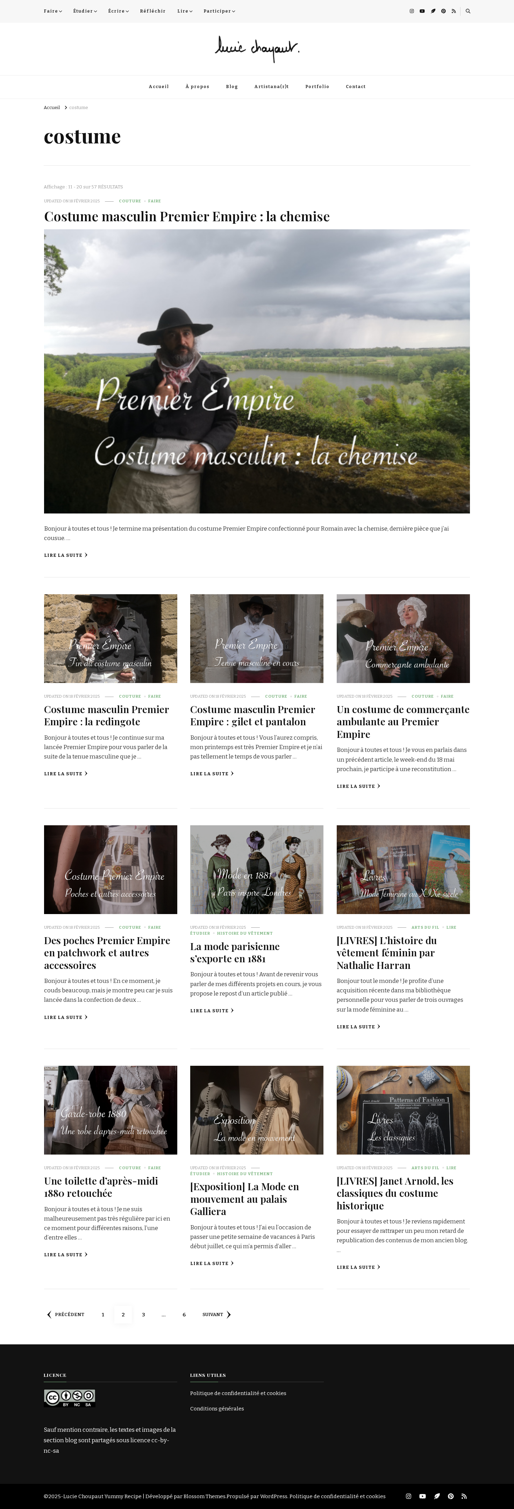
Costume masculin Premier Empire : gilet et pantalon (252, 715)
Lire (182, 11)
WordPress (273, 1496)
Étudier (83, 11)
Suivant (212, 1314)
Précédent (69, 1314)
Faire (51, 11)
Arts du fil (426, 927)
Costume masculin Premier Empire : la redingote (106, 715)
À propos (197, 86)
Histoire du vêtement (245, 933)
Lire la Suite (63, 555)
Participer (217, 11)
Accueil (159, 86)
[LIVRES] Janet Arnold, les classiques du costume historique (395, 1193)
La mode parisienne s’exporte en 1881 (235, 952)
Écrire (116, 11)
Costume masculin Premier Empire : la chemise (187, 215)
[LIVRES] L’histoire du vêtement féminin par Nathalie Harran (387, 952)
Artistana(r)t (271, 86)
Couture (130, 201)
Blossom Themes (205, 1496)
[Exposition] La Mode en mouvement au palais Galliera (244, 1198)
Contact (356, 86)
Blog (232, 86)
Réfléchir (153, 11)
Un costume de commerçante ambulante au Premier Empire (403, 721)
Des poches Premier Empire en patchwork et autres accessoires (107, 952)
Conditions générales (217, 1409)
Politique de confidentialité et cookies (238, 1393)
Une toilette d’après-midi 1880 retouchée (101, 1186)
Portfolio (317, 86)
